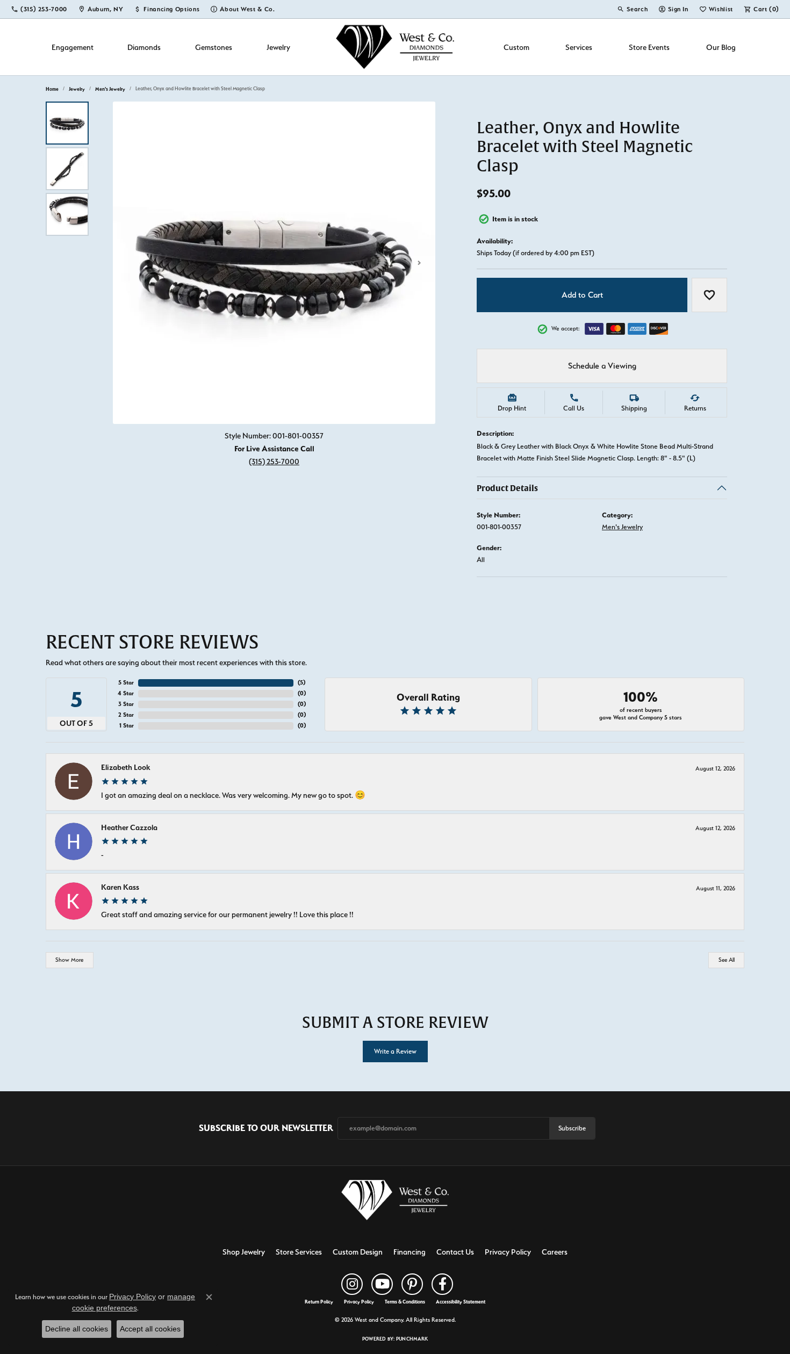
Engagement (73, 47)
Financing (409, 1251)
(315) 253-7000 (274, 461)
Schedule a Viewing (602, 366)
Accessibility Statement (460, 1302)
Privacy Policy (508, 1251)
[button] (632, 9)
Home (52, 89)
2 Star (126, 714)
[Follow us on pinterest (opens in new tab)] (412, 1284)
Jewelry (278, 47)
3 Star (126, 704)
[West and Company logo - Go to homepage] (395, 47)
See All (727, 959)
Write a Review (395, 1051)
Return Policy (319, 1302)
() (301, 682)
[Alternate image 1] (67, 123)
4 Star (126, 693)
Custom (516, 47)
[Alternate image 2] (67, 168)
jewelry (77, 89)
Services (578, 47)
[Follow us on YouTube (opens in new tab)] (382, 1284)
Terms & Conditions (405, 1302)
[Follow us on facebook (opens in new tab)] (442, 1284)
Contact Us (455, 1251)
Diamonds (144, 47)
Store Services (299, 1251)
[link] (39, 9)
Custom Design (358, 1251)
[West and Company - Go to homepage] (395, 1202)
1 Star (126, 725)
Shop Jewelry (243, 1251)
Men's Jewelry (110, 89)
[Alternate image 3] (67, 214)
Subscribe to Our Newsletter (266, 1127)
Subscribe (572, 1128)
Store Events (649, 47)
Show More (69, 959)
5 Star (126, 682)
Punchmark (412, 1339)
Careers (555, 1251)
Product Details (507, 488)
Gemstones (213, 47)
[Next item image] (419, 262)
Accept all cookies (150, 1328)
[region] (274, 263)
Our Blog (721, 47)
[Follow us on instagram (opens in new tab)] (352, 1284)
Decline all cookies (76, 1328)
